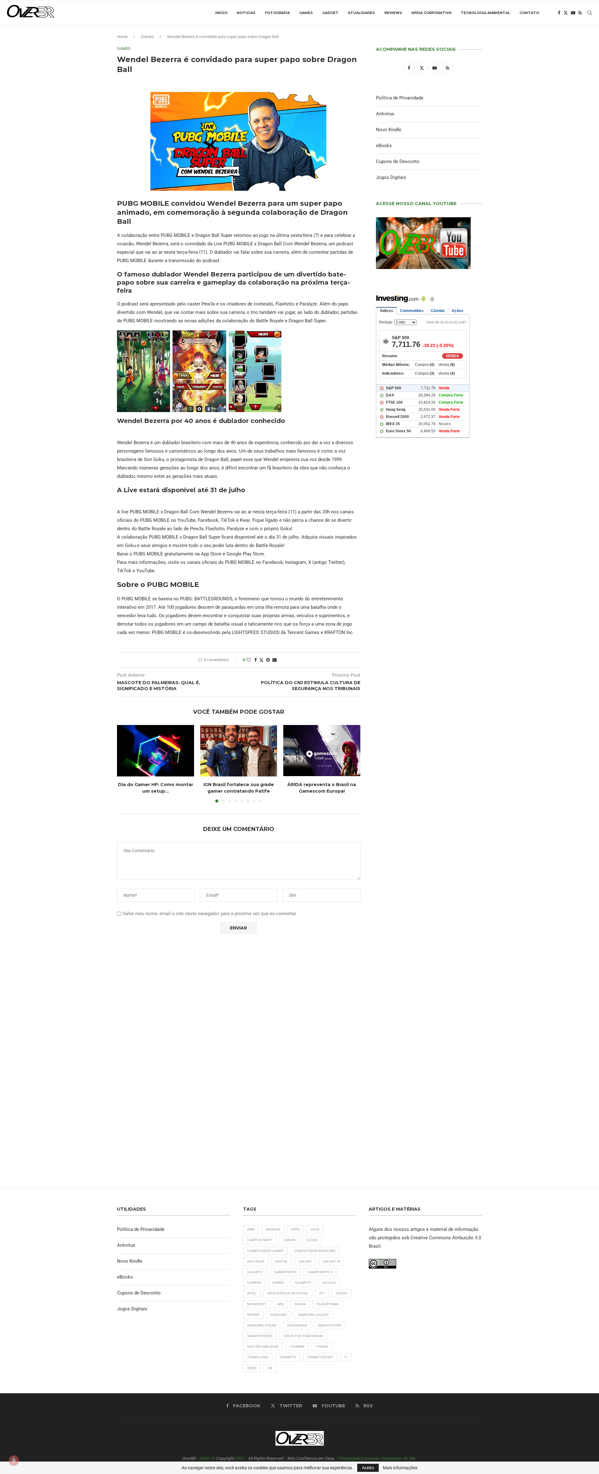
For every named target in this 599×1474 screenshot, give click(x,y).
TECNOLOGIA (257, 1357)
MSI (281, 1304)
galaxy (305, 1262)
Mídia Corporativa (431, 13)
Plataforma (328, 1304)
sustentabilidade (263, 1347)
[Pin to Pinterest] (268, 659)
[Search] (590, 12)
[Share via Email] (274, 659)
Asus (315, 1229)
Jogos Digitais (391, 177)
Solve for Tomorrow (303, 1336)
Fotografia (277, 13)
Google (329, 1283)
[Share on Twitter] (261, 660)
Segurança (297, 1325)
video (252, 1368)
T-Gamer (297, 1347)
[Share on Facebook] (255, 659)
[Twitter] (565, 12)
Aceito (368, 1467)
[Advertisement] (429, 711)
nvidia (300, 1304)
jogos (341, 1293)
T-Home (321, 1347)
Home (122, 36)
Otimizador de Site (399, 1458)
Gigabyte (303, 1283)
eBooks (384, 145)
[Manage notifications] (14, 1460)
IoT (322, 1293)
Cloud (311, 1240)
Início (221, 13)
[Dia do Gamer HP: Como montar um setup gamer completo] (155, 750)
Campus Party (260, 1240)
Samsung (278, 1315)
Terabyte (287, 1357)
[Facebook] (559, 12)
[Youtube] (573, 12)
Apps (295, 1229)
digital (281, 1262)
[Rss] (580, 12)
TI (345, 1357)
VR (270, 1368)
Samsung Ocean (261, 1325)
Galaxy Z (255, 1272)
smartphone (329, 1325)
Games (306, 13)
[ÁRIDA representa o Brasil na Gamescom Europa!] (321, 750)
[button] (125, 763)
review (253, 1315)
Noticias (246, 13)
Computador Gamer (265, 1251)
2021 (240, 1458)
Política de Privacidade (399, 98)
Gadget (330, 13)
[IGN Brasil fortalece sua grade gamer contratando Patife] (238, 750)
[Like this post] (248, 659)
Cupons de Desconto (398, 161)
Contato (529, 13)
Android (272, 1229)
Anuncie (371, 1458)
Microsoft (257, 1304)
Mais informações (400, 1468)
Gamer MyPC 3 (320, 1272)
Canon (289, 1240)
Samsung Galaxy (313, 1315)
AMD (251, 1229)
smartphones (260, 1336)
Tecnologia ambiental (485, 13)
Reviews (393, 13)
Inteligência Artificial (287, 1293)
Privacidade (349, 1458)
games (278, 1283)
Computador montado (315, 1251)
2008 (204, 1458)
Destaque (255, 1262)
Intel (251, 1293)
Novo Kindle (388, 129)
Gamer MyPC (285, 1272)
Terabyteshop (320, 1357)
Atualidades (361, 13)
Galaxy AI (331, 1262)
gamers (254, 1283)
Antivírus (385, 114)
